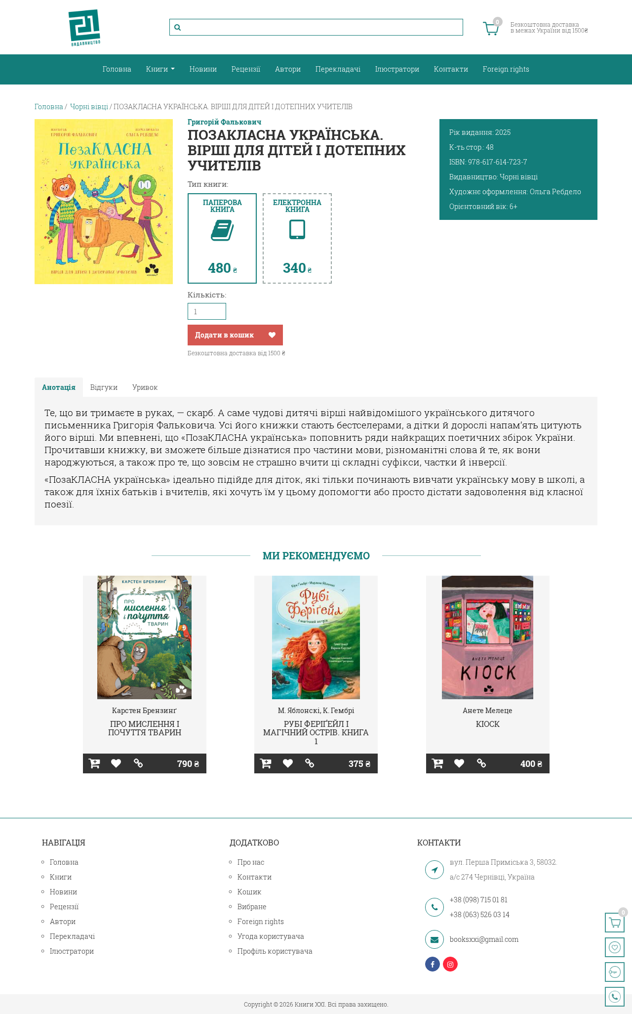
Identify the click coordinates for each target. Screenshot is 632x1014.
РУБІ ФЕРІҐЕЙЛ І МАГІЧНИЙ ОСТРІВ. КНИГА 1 (316, 732)
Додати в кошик (224, 334)
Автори (288, 69)
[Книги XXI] (84, 27)
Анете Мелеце (488, 710)
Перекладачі (338, 69)
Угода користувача (270, 936)
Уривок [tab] (145, 387)
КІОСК (488, 723)
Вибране (252, 906)
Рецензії (246, 69)
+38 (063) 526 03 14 (480, 914)
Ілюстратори (397, 69)
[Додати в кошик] (94, 763)
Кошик (249, 891)
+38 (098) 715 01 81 (479, 899)
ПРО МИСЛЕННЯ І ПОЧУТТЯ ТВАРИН (144, 728)
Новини (203, 69)
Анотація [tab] (59, 387)
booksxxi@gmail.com (484, 939)
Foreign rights (506, 69)
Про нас (250, 862)
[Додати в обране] (272, 335)
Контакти (451, 69)
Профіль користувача (275, 951)
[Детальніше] (138, 763)
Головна (117, 69)
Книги (157, 69)
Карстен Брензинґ (144, 710)
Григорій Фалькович (224, 122)
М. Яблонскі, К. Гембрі (316, 710)
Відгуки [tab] (104, 387)
